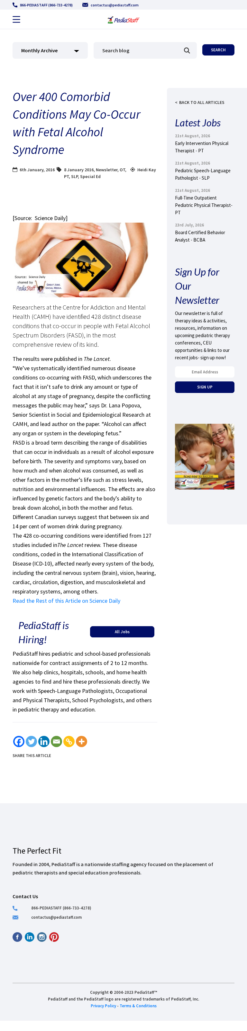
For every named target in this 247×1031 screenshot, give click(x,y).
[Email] (56, 741)
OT (122, 170)
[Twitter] (31, 741)
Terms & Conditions (138, 1005)
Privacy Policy (103, 1005)
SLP (74, 176)
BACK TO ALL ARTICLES (201, 102)
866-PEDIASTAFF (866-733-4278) (46, 5)
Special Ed (90, 176)
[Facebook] (18, 741)
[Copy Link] (69, 741)
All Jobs (122, 631)
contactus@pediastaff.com (115, 5)
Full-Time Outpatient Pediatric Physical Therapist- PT (204, 205)
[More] (81, 741)
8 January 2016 (79, 170)
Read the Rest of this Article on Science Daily (66, 600)
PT (66, 176)
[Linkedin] (44, 741)
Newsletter (106, 170)
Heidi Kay (146, 170)
